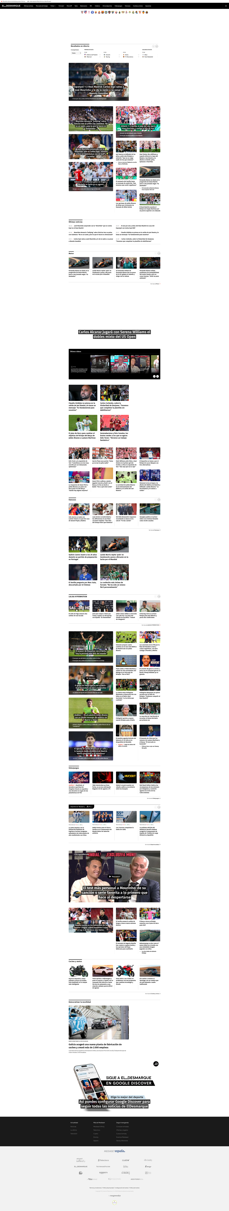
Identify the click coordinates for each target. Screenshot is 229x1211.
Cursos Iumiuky (121, 1134)
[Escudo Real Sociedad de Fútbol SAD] (136, 12)
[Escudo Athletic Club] (82, 12)
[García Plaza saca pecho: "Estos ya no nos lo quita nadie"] (102, 453)
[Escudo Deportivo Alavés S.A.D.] (92, 12)
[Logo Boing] (125, 1166)
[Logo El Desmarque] (80, 1166)
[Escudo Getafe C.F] (106, 12)
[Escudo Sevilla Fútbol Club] (140, 12)
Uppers (95, 1141)
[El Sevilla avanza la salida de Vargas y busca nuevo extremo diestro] (126, 913)
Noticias (73, 1126)
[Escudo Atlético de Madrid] (85, 12)
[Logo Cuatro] (125, 1160)
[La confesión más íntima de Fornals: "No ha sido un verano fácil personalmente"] (114, 572)
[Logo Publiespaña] (114, 1179)
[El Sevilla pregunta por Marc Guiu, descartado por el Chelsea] (83, 572)
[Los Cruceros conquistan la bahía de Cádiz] (126, 817)
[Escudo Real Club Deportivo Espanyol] (99, 12)
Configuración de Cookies (121, 1187)
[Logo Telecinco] (103, 1160)
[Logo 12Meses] (148, 1173)
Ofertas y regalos (122, 1130)
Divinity (95, 1137)
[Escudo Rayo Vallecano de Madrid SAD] (123, 12)
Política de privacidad (108, 1187)
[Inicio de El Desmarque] (11, 6)
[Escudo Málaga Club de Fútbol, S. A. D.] (112, 12)
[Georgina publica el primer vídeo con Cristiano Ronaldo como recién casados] (150, 509)
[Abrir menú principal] (226, 6)
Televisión (73, 1134)
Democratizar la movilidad (78, 1041)
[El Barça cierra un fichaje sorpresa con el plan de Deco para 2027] (150, 913)
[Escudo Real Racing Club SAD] (119, 12)
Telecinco (96, 1130)
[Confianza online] (114, 1204)
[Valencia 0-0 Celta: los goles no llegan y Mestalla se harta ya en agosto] (91, 174)
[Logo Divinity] (148, 1160)
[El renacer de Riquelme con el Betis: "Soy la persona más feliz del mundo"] (91, 643)
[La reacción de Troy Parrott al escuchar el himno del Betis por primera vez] (150, 708)
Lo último (73, 1130)
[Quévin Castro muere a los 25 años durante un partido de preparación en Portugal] (83, 544)
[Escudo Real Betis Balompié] (129, 12)
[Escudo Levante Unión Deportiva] (109, 12)
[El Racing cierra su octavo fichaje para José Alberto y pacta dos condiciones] (150, 606)
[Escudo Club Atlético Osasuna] (116, 12)
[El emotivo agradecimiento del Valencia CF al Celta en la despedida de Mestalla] (126, 730)
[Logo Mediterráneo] (137, 1179)
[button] (91, 678)
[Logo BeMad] (81, 1173)
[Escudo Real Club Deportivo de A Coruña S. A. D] (126, 12)
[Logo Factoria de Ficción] (103, 1166)
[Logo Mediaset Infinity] (81, 1160)
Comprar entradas (122, 1126)
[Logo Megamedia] (115, 1196)
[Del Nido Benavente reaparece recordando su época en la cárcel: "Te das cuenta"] (126, 509)
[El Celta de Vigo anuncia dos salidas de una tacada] (79, 606)
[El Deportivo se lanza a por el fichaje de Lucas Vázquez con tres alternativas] (150, 453)
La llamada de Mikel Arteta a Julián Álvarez (40, 1)
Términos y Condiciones (96, 1187)
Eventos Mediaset (122, 1137)
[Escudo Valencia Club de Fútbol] (143, 12)
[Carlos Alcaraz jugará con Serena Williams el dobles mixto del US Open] (114, 316)
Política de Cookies (134, 1187)
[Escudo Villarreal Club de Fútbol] (146, 12)
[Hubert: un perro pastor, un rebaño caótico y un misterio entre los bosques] (126, 777)
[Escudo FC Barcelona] (102, 12)
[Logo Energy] (148, 1166)
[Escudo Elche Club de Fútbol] (95, 12)
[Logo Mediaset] (114, 1152)
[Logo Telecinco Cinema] (126, 1173)
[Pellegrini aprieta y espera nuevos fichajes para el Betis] (126, 710)
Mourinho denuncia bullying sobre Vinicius (14, 1)
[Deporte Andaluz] (79, 825)
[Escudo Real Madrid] (133, 12)
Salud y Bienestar (122, 1141)
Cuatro (95, 1134)
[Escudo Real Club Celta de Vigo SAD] (89, 12)
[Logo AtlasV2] (92, 1179)
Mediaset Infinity (98, 1126)
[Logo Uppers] (103, 1173)
